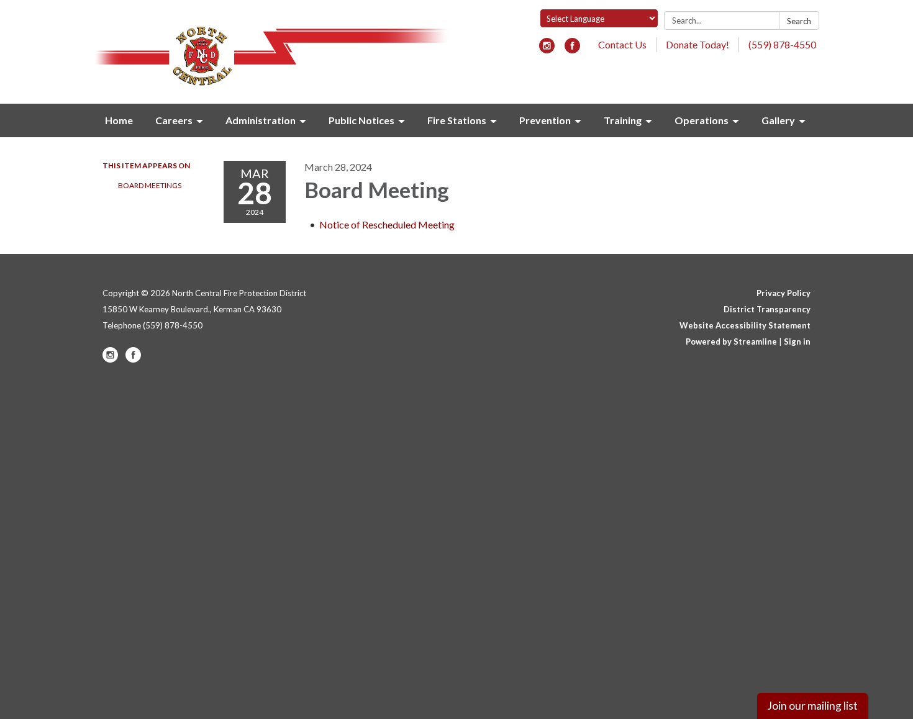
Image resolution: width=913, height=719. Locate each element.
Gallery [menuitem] (778, 120)
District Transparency (767, 309)
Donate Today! (697, 44)
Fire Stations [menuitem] (456, 120)
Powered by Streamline (731, 341)
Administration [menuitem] (260, 120)
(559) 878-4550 (782, 44)
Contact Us (622, 44)
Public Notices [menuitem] (361, 120)
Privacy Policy (783, 293)
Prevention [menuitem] (545, 120)
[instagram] (547, 49)
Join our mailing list (812, 705)
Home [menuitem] (119, 120)
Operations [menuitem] (702, 120)
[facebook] (572, 49)
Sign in (797, 341)
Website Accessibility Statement (745, 325)
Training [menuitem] (623, 120)
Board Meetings (149, 185)
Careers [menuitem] (174, 120)
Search (799, 21)
